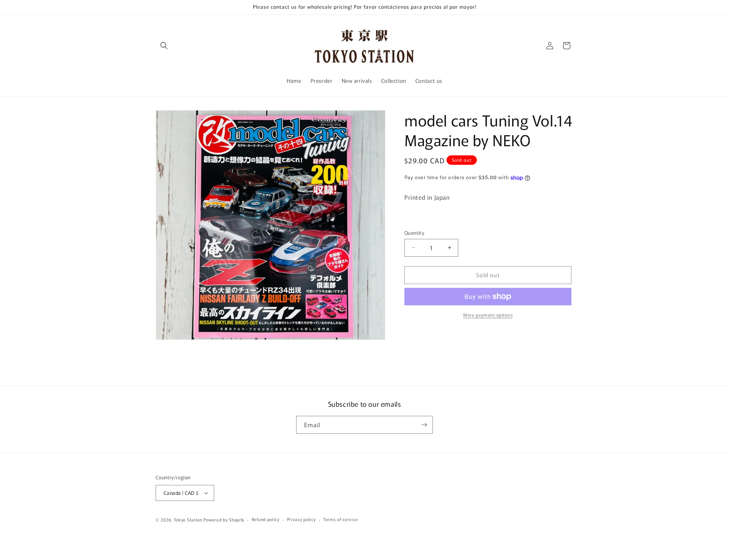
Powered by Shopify (224, 519)
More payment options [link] (488, 314)
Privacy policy (301, 519)
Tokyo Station (189, 519)
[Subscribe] (424, 425)
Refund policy (265, 519)
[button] (164, 45)
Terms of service (340, 519)
